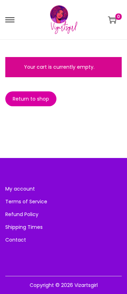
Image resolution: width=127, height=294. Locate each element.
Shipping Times (24, 227)
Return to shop (31, 98)
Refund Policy (21, 214)
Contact (15, 239)
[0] (112, 20)
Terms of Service (26, 201)
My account (20, 188)
